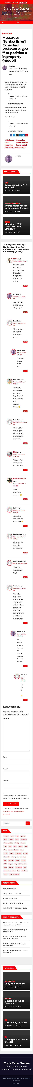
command (24, 839)
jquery (14, 857)
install (11, 853)
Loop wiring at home (10, 898)
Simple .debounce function (12, 893)
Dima (15, 452)
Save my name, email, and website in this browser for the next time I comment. (16, 797)
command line (8, 843)
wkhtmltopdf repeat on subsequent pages (16, 206)
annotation (24, 68)
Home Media (11, 981)
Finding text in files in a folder (13, 903)
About (18, 1083)
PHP (10, 33)
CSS (5, 846)
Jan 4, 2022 (9, 1045)
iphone (25, 853)
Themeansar (16, 1080)
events (20, 846)
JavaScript (8, 203)
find (5, 850)
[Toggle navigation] (18, 22)
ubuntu (13, 871)
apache (23, 836)
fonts (10, 850)
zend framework (14, 874)
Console (23, 843)
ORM (16, 71)
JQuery (14, 203)
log (24, 857)
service (11, 867)
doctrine (11, 71)
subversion (18, 867)
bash (5, 839)
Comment (6, 718)
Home (13, 1083)
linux (19, 857)
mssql (17, 860)
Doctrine (5, 33)
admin (13, 66)
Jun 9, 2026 (9, 987)
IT (5, 221)
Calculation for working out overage (15, 908)
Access (6, 836)
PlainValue (25, 71)
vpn (18, 871)
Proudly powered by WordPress (11, 1078)
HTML (6, 853)
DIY (6, 981)
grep (21, 850)
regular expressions (20, 864)
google (16, 850)
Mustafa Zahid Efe (19, 478)
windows (24, 871)
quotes (11, 74)
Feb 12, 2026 (10, 1006)
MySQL (23, 860)
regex (10, 864)
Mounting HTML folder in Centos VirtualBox (13, 226)
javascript (7, 857)
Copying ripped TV (9, 888)
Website (6, 781)
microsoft (11, 860)
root (5, 867)
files (26, 846)
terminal (6, 871)
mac (5, 860)
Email (5, 769)
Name (5, 757)
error (14, 846)
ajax (17, 836)
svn (25, 867)
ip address (18, 853)
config (17, 843)
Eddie (15, 258)
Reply (25, 285)
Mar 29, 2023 (10, 1025)
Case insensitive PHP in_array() (16, 186)
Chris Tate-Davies (16, 8)
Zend (5, 874)
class (16, 839)
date (10, 846)
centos (11, 839)
